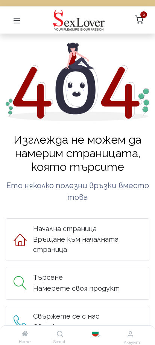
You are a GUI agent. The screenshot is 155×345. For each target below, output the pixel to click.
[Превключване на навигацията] (17, 20)
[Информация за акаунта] (130, 334)
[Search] (60, 334)
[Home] (24, 334)
